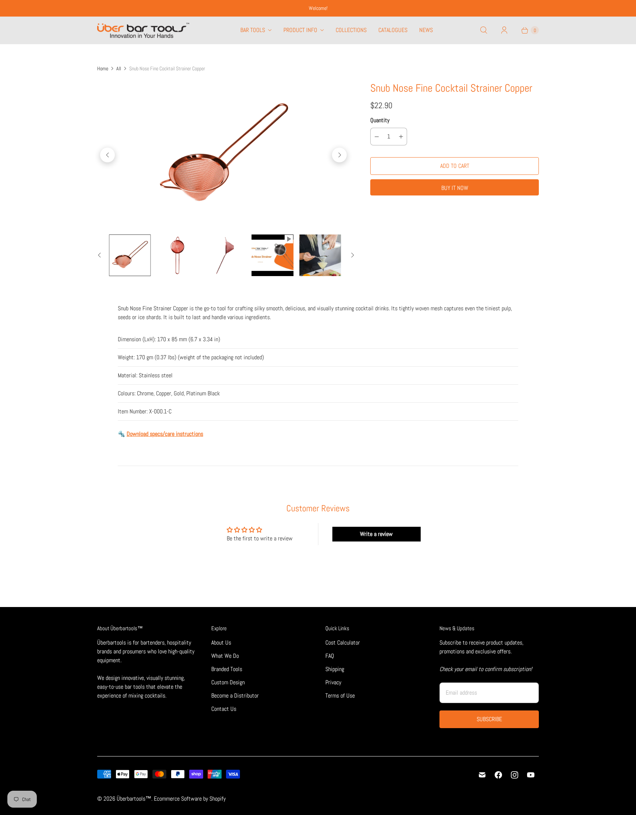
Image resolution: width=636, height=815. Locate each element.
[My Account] (504, 30)
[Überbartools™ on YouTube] (531, 775)
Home (102, 68)
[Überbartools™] (143, 30)
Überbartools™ (134, 798)
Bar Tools (252, 30)
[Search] (483, 30)
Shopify (217, 798)
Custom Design (228, 682)
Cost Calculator (342, 642)
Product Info (300, 30)
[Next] (339, 155)
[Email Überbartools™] (482, 775)
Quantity (379, 120)
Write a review (376, 534)
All (118, 68)
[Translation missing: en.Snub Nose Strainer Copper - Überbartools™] (130, 255)
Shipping (334, 669)
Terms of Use (340, 695)
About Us (221, 642)
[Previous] (107, 155)
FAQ (329, 656)
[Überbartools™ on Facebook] (498, 775)
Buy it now (454, 188)
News (426, 30)
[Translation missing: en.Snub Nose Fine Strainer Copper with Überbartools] (272, 255)
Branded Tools (226, 669)
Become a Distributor (235, 695)
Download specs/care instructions (165, 434)
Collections (351, 30)
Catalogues (392, 30)
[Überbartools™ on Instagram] (514, 775)
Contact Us (223, 709)
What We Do (225, 656)
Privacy (333, 682)
